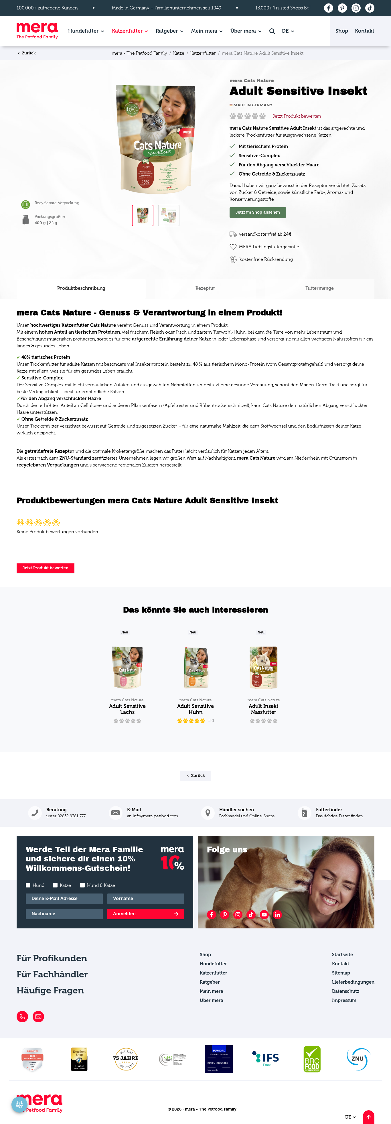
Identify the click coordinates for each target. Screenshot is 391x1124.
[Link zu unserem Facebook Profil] (211, 914)
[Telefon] (22, 1016)
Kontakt (364, 31)
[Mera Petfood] (39, 1111)
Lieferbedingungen (353, 982)
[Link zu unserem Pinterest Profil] (224, 914)
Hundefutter (83, 31)
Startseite (342, 954)
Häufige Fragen (50, 990)
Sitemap (341, 973)
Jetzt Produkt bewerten (296, 116)
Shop (341, 31)
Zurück (28, 53)
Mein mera (204, 31)
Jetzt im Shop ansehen (258, 212)
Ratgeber (167, 31)
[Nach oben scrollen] (368, 1117)
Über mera (243, 31)
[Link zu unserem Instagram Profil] (237, 914)
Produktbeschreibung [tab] (81, 288)
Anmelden (124, 913)
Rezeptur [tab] (205, 288)
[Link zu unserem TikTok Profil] (251, 914)
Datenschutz (345, 991)
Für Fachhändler (52, 974)
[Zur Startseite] (37, 31)
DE (286, 31)
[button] (330, 813)
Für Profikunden (52, 958)
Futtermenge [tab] (319, 288)
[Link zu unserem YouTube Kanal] (264, 914)
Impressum (344, 1000)
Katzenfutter (127, 31)
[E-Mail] (38, 1016)
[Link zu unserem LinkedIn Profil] (277, 914)
